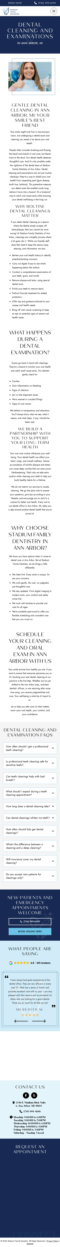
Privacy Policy (52, 1241)
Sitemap (30, 1243)
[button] (54, 11)
